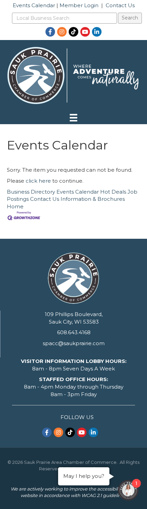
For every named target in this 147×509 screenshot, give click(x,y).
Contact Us (120, 5)
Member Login (78, 5)
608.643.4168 (74, 332)
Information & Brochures (93, 199)
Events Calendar (34, 5)
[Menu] (73, 117)
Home (15, 206)
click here (38, 181)
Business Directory (31, 191)
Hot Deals (113, 191)
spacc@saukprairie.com (74, 343)
